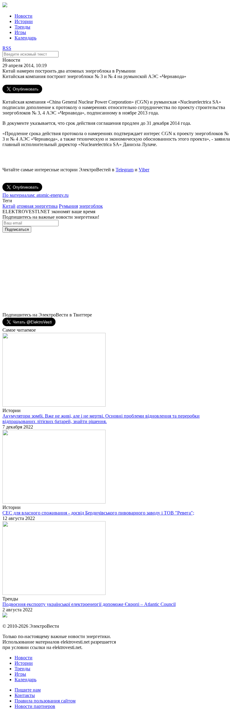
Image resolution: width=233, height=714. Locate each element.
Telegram (124, 169)
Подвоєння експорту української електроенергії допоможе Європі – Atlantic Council (89, 604)
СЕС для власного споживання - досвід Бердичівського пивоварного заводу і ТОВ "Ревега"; (98, 512)
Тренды (22, 26)
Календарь (25, 37)
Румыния (68, 206)
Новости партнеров (35, 706)
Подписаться (17, 229)
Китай (8, 206)
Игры (20, 32)
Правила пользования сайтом (45, 700)
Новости (23, 16)
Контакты (25, 695)
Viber (144, 169)
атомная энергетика (37, 206)
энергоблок (91, 206)
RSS (6, 48)
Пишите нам (28, 689)
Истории (24, 21)
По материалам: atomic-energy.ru (35, 195)
